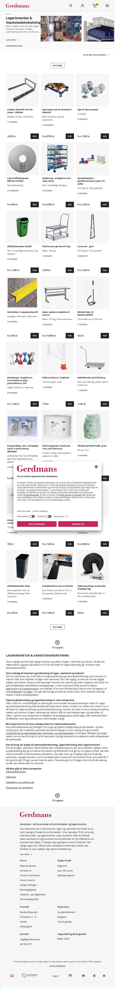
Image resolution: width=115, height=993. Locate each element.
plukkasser (16, 691)
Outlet (23, 921)
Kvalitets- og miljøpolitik (32, 894)
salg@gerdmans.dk (30, 939)
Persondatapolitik (29, 899)
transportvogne (30, 688)
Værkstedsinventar (14, 45)
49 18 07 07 (26, 944)
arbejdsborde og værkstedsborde (23, 733)
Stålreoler (11, 777)
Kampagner (26, 926)
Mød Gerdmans (28, 865)
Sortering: (87, 54)
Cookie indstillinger (57, 966)
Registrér (62, 865)
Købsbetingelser (66, 875)
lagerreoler (12, 688)
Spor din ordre (65, 870)
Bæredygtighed (28, 889)
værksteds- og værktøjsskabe (58, 733)
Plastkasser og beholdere (19, 787)
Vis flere (57, 65)
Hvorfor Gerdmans (30, 875)
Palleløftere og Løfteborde (20, 782)
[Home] (26, 5)
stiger (29, 691)
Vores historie (27, 880)
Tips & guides (64, 921)
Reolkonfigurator (29, 912)
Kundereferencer (66, 912)
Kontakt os (25, 870)
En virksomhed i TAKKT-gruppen (87, 961)
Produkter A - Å (28, 916)
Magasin (62, 916)
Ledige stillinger (28, 884)
